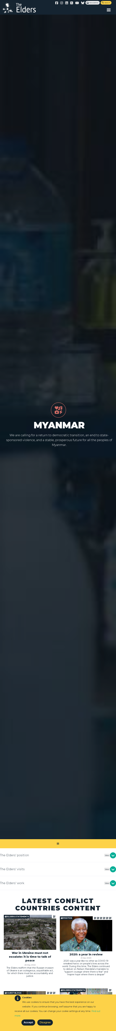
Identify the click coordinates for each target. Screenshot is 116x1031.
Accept (28, 1022)
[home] (22, 8)
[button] (108, 10)
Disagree (45, 1022)
